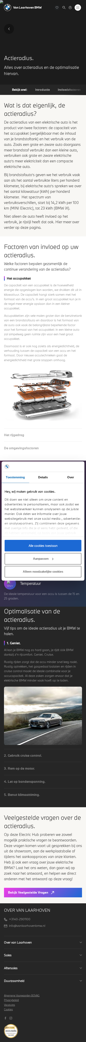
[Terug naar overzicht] (9, 29)
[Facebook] (6, 1018)
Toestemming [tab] (15, 477)
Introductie (42, 90)
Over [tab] (70, 477)
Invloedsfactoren (69, 90)
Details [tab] (43, 477)
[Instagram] (11, 1018)
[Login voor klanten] (70, 7)
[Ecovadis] (43, 1029)
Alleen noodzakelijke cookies (43, 571)
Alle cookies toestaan (43, 546)
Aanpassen (41, 558)
